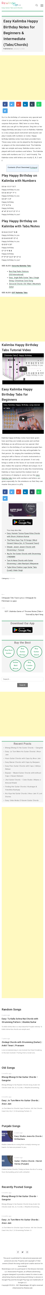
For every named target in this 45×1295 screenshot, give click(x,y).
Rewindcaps (24, 1285)
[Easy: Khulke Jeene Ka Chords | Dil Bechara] (7, 1136)
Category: (5, 578)
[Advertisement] (22, 77)
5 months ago (6, 1073)
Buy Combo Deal (29, 665)
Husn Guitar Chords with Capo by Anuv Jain (23, 758)
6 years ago (6, 1015)
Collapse (33, 167)
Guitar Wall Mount (15, 665)
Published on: (8, 49)
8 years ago (18, 1157)
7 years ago (6, 1038)
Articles (12, 578)
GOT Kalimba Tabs (19, 293)
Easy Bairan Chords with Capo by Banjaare (22, 762)
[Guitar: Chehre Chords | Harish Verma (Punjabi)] (7, 1160)
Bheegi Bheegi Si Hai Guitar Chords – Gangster (24, 748)
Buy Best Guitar (8, 651)
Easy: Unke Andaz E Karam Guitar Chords (22, 800)
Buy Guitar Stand (36, 652)
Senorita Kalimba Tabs (21, 266)
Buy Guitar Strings (22, 652)
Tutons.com (28, 1288)
